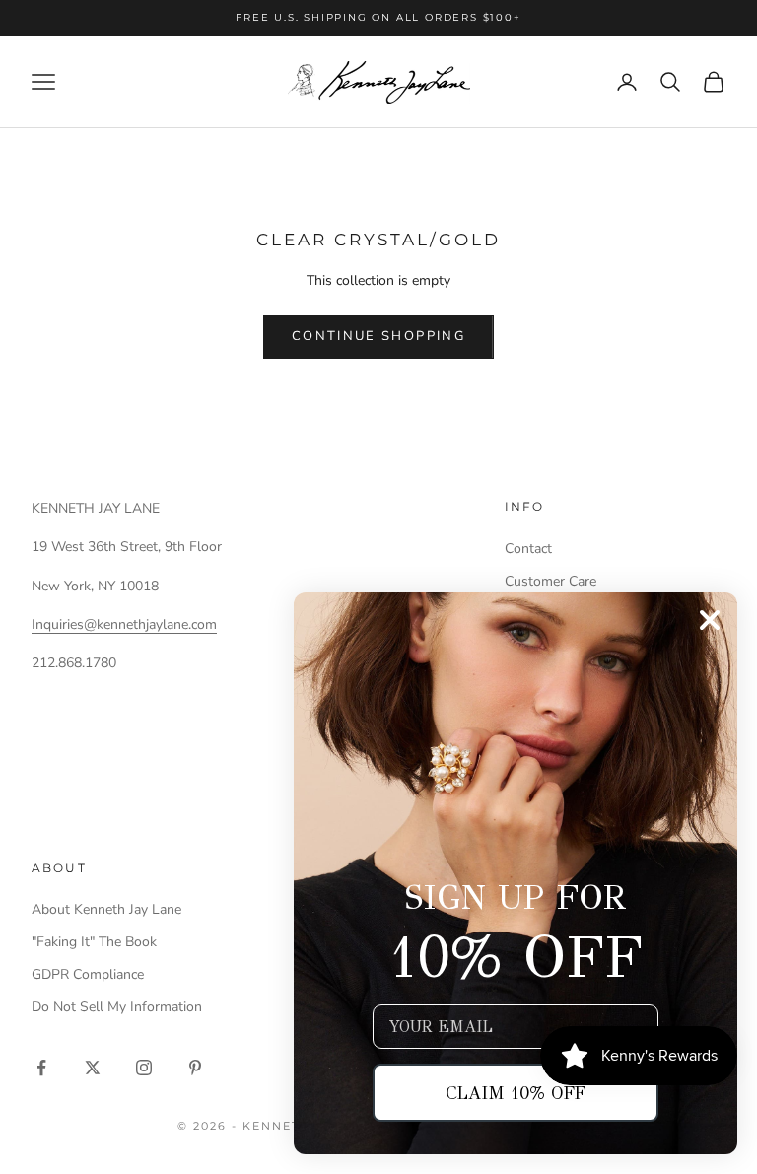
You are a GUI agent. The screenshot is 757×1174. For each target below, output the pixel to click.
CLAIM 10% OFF (515, 1093)
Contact (528, 548)
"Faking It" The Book (94, 941)
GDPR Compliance (88, 974)
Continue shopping (378, 336)
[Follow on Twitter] (93, 1067)
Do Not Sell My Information (117, 1007)
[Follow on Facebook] (41, 1067)
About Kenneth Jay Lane (106, 909)
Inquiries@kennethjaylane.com (124, 624)
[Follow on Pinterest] (195, 1067)
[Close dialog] (709, 620)
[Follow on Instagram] (144, 1067)
